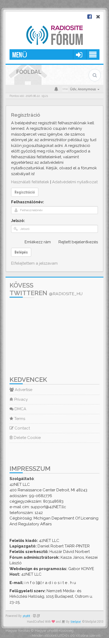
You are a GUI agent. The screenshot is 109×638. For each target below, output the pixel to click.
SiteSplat (76, 622)
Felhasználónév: (27, 202)
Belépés (21, 252)
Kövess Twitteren (46, 289)
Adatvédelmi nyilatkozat (75, 182)
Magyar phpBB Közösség (54, 630)
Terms (19, 418)
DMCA (19, 409)
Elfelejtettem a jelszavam (34, 263)
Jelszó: (18, 220)
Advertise (23, 389)
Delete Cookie (27, 437)
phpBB (26, 616)
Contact (21, 428)
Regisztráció (25, 192)
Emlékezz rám (38, 242)
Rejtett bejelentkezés (78, 242)
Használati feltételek (30, 182)
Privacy (20, 399)
